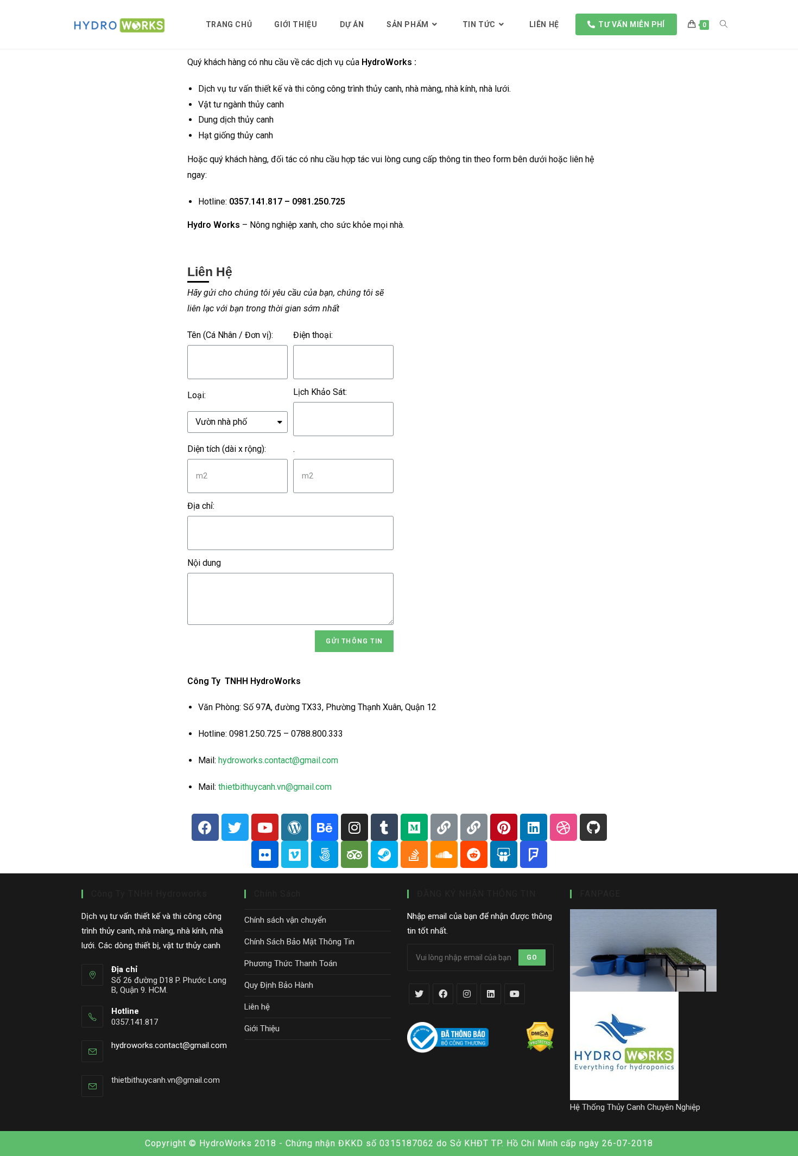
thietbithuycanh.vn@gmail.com (275, 787)
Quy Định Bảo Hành (278, 985)
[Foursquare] (533, 854)
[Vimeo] (294, 854)
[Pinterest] (503, 827)
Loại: (196, 395)
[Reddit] (473, 854)
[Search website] (723, 24)
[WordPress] (294, 827)
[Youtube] (264, 827)
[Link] (444, 827)
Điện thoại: (313, 335)
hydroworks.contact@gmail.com (278, 760)
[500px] (324, 854)
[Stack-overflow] (414, 854)
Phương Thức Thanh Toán (290, 963)
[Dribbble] (563, 827)
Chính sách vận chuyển (285, 920)
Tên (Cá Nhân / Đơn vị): (230, 335)
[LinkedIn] (490, 993)
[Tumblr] (384, 827)
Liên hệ (257, 1007)
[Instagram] (354, 827)
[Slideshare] (503, 854)
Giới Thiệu (262, 1028)
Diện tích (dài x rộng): (226, 449)
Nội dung (204, 563)
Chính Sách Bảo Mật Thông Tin (299, 942)
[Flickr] (264, 854)
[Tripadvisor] (354, 854)
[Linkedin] (533, 827)
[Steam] (384, 854)
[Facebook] (205, 827)
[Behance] (324, 827)
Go (532, 957)
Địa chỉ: (200, 506)
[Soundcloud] (444, 854)
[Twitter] (235, 827)
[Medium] (414, 827)
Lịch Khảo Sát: (320, 392)
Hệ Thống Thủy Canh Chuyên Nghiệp (635, 1107)
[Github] (593, 827)
